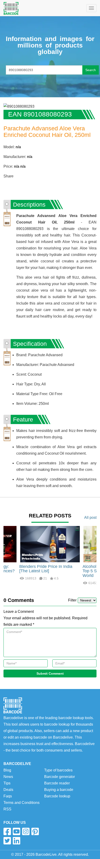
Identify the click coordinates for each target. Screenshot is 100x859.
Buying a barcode (58, 790)
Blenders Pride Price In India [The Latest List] (45, 568)
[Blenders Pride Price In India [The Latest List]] (50, 544)
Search (90, 70)
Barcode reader (57, 783)
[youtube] (16, 831)
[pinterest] (35, 831)
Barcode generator (59, 777)
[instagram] (26, 831)
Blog (7, 770)
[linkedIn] (16, 840)
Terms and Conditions (21, 803)
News (8, 777)
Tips (6, 783)
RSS (7, 809)
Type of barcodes (58, 770)
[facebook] (7, 831)
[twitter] (7, 840)
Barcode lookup (57, 796)
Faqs (7, 796)
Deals (8, 790)
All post (90, 517)
